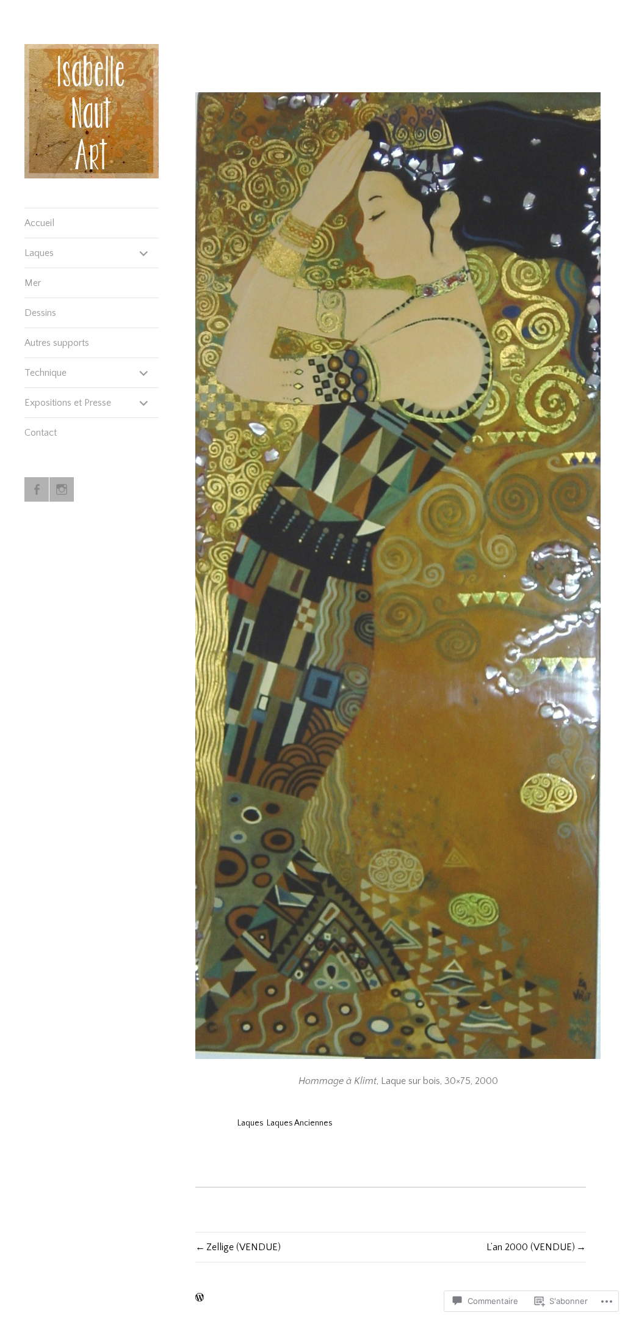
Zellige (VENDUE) (243, 1247)
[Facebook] (36, 489)
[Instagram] (61, 489)
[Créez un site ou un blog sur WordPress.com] (199, 1298)
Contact (40, 432)
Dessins (40, 312)
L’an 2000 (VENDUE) (530, 1247)
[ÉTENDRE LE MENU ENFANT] (144, 253)
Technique (45, 372)
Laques (39, 252)
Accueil (39, 223)
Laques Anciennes (299, 1123)
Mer (32, 282)
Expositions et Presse (67, 402)
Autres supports (56, 342)
